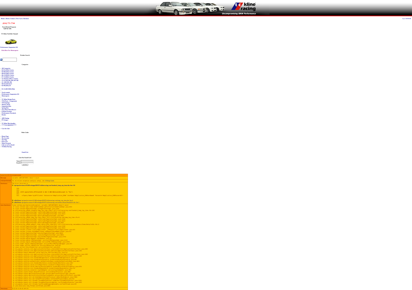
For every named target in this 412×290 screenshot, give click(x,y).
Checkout (26, 18)
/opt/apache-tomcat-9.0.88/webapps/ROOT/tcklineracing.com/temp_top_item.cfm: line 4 (43, 200)
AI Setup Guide (49, 181)
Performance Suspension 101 (9, 47)
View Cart (19, 18)
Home (3, 18)
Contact (12, 18)
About (7, 18)
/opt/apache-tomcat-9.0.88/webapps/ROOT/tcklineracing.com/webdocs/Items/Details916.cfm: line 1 (46, 202)
